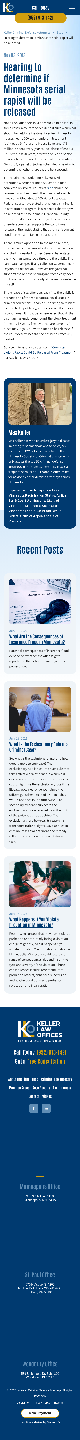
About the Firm (18, 1079)
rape (50, 188)
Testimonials (62, 1087)
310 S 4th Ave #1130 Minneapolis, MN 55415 (40, 1198)
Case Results (41, 1087)
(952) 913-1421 (40, 17)
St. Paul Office (40, 1274)
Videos (47, 1096)
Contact (33, 1096)
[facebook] (33, 1108)
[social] (46, 1108)
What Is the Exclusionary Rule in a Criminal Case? (38, 746)
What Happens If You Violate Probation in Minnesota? (34, 921)
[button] (72, 6)
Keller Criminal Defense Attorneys (27, 32)
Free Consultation (46, 1060)
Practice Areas (19, 1087)
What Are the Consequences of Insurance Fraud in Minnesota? (37, 639)
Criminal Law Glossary (56, 1079)
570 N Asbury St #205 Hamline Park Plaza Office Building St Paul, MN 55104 (40, 1288)
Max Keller (19, 432)
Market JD (53, 1422)
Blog (60, 32)
